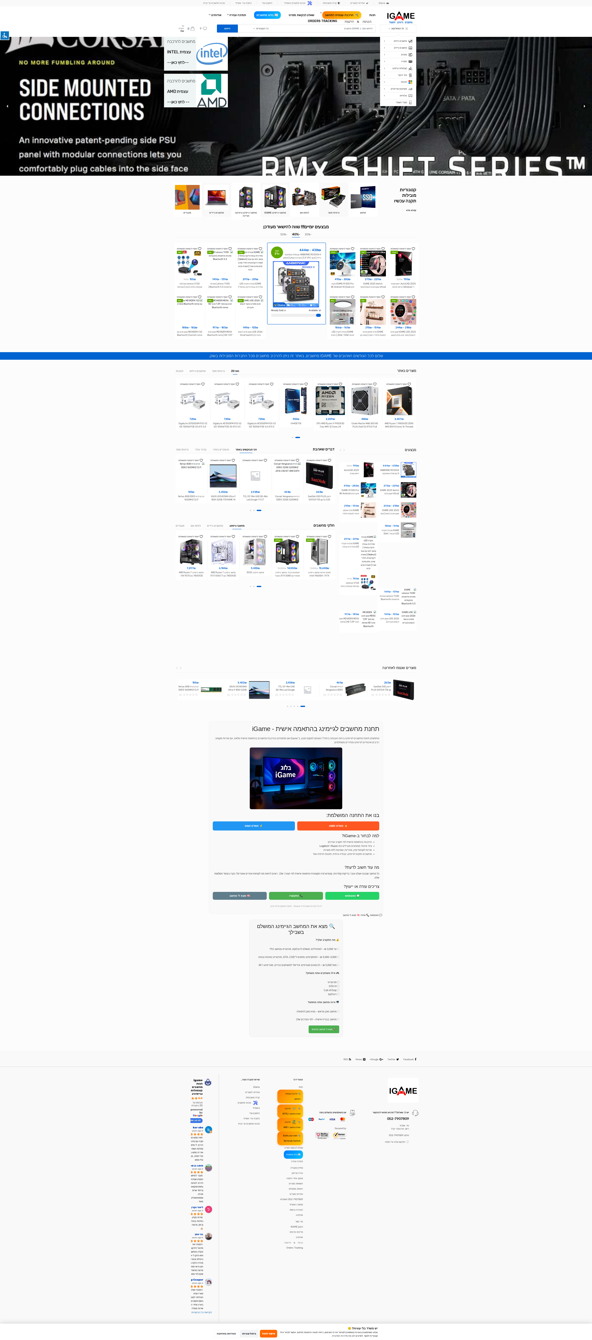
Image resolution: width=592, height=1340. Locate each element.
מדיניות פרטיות (296, 1232)
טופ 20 (235, 371)
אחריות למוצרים (357, 3)
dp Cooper (196, 1279)
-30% (308, 234)
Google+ (374, 1059)
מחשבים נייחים (198, 371)
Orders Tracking (322, 21)
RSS (345, 1059)
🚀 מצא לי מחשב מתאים (324, 1029)
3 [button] (250, 510)
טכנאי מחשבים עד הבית (214, 3)
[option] (363, 200)
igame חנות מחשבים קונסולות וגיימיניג (197, 1087)
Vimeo (358, 1059)
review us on (193, 1120)
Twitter (391, 1059)
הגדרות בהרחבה (226, 1333)
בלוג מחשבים (265, 15)
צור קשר (299, 1221)
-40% (296, 234)
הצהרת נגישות (296, 1209)
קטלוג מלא (411, 210)
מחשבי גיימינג (237, 525)
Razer (334, 846)
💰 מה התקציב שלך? (327, 940)
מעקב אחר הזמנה (294, 1178)
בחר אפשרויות (403, 345)
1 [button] (297, 437)
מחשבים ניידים (215, 525)
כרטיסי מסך (218, 371)
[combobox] (324, 29)
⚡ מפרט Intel (254, 825)
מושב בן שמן (196, 1165)
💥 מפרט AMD (338, 825)
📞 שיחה (364, 915)
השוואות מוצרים (296, 1183)
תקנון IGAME (297, 1226)
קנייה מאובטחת (330, 3)
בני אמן (199, 1234)
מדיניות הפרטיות (340, 1335)
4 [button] (291, 706)
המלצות (218, 873)
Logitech (324, 846)
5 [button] (287, 706)
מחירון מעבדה (296, 1167)
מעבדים (180, 525)
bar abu (198, 1127)
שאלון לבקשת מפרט (301, 15)
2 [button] (292, 437)
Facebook (408, 1059)
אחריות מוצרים (296, 1194)
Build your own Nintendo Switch (291, 1138)
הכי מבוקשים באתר (246, 449)
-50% (283, 234)
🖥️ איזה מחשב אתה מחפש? (323, 1002)
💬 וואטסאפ (352, 895)
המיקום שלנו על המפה (395, 1142)
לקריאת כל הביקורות (201, 1312)
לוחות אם (196, 525)
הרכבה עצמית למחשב (339, 15)
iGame (382, 3)
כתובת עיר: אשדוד (243, 3)
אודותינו (216, 15)
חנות (372, 15)
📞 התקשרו (296, 895)
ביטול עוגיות (249, 1333)
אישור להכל (268, 1333)
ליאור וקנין (197, 1207)
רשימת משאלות (296, 1188)
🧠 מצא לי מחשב (239, 895)
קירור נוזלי (200, 449)
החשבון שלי (267, 3)
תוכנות (179, 371)
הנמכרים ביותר (221, 449)
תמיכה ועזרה (237, 15)
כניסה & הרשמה (357, 21)
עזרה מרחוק (297, 1173)
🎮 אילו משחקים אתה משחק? (322, 973)
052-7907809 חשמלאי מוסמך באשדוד (291, 1202)
